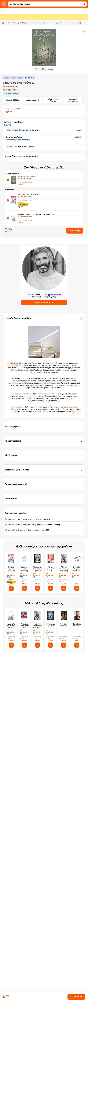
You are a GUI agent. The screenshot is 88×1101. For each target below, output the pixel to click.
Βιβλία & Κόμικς (13, 23)
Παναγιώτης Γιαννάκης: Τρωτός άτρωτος (37, 569)
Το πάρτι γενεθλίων (64, 625)
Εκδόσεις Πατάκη (53, 524)
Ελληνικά (25, 23)
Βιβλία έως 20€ (44, 519)
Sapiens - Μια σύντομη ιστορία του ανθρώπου (36, 214)
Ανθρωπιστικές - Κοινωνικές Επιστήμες (45, 23)
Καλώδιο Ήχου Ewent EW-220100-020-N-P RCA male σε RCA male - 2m (76, 569)
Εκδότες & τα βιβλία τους (33, 524)
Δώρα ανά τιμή (34, 530)
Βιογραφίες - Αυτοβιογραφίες (73, 23)
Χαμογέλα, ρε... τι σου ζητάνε (11, 625)
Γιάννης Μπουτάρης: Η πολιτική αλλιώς (63, 569)
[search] (11, 4)
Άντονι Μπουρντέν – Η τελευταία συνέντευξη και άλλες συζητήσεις (50, 569)
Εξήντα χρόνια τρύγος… (27, 176)
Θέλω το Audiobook (44, 303)
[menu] (3, 4)
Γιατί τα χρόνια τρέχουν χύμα (29, 194)
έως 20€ (45, 530)
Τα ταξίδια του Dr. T (77, 625)
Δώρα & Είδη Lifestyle (16, 530)
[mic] (84, 4)
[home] (3, 22)
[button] (44, 365)
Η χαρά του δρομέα (50, 625)
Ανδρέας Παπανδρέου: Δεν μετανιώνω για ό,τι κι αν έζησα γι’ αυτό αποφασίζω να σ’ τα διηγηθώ (24, 626)
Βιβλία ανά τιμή (29, 519)
